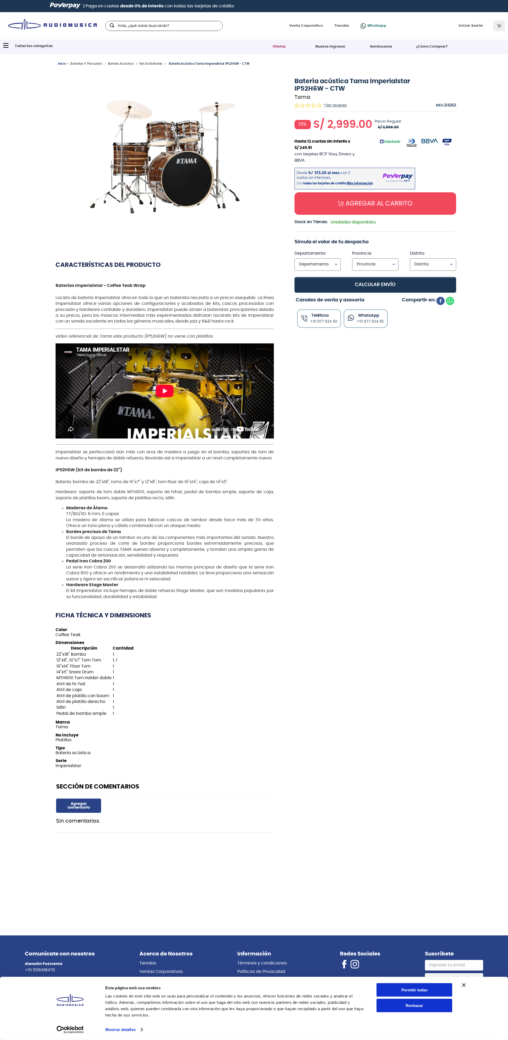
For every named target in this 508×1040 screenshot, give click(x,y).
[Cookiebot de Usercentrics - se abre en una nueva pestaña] (70, 1030)
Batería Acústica (121, 63)
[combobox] (164, 26)
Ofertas (279, 46)
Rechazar (414, 1005)
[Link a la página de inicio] (62, 63)
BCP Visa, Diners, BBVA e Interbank (311, 6)
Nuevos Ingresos (330, 46)
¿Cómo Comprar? (432, 46)
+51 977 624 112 (370, 321)
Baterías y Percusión (86, 63)
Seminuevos (381, 46)
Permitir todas (414, 990)
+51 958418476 (40, 970)
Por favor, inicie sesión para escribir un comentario (78, 806)
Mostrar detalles (120, 1029)
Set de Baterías (150, 63)
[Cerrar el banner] (464, 985)
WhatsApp (368, 315)
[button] (164, 157)
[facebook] (440, 301)
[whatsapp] (450, 301)
